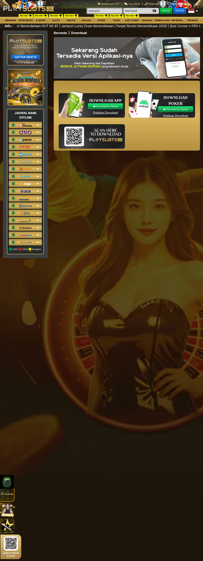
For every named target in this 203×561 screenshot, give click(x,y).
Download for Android (107, 106)
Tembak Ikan (162, 20)
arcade (86, 20)
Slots (56, 20)
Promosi (192, 20)
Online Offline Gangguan (26, 249)
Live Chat (133, 3)
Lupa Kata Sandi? (181, 3)
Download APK (110, 3)
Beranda (10, 20)
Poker (101, 20)
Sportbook (26, 20)
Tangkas (147, 20)
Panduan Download (105, 112)
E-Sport (41, 20)
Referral (177, 20)
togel (117, 20)
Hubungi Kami (156, 3)
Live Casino (132, 20)
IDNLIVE (71, 20)
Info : (9, 26)
